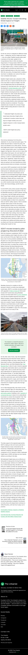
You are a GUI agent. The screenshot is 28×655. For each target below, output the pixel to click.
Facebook (3, 620)
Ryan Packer (4, 23)
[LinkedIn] (14, 6)
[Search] (20, 10)
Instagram (3, 618)
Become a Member (14, 350)
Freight (2, 15)
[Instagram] (11, 6)
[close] (26, 3)
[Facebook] (13, 6)
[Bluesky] (10, 6)
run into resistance (22, 294)
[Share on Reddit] (10, 26)
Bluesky (3, 615)
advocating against (6, 393)
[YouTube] (16, 6)
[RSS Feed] (17, 6)
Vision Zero (17, 15)
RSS (2, 627)
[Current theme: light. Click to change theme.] (22, 10)
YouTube (3, 624)
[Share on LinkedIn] (7, 26)
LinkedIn (3, 622)
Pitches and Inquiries (6, 642)
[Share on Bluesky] (2, 26)
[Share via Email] (13, 26)
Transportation (9, 15)
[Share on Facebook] (5, 26)
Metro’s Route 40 (14, 291)
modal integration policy (15, 88)
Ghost (17, 652)
